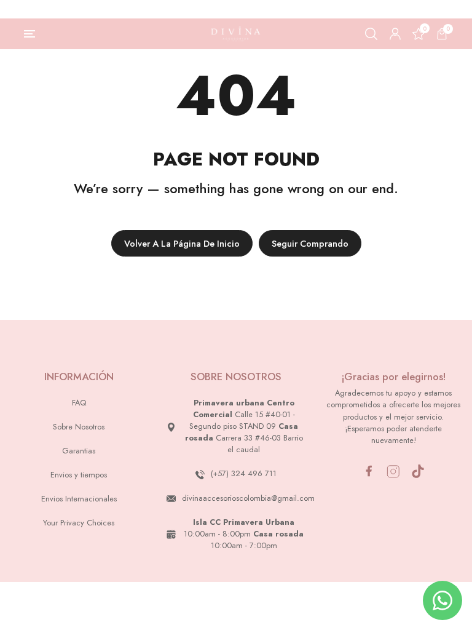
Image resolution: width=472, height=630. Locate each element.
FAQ (79, 403)
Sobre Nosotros (78, 427)
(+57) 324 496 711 (244, 473)
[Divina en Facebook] (369, 471)
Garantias (78, 451)
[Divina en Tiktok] (418, 471)
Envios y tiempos (78, 474)
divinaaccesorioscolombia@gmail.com (248, 498)
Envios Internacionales (79, 498)
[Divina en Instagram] (393, 472)
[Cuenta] (395, 34)
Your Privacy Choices (78, 522)
